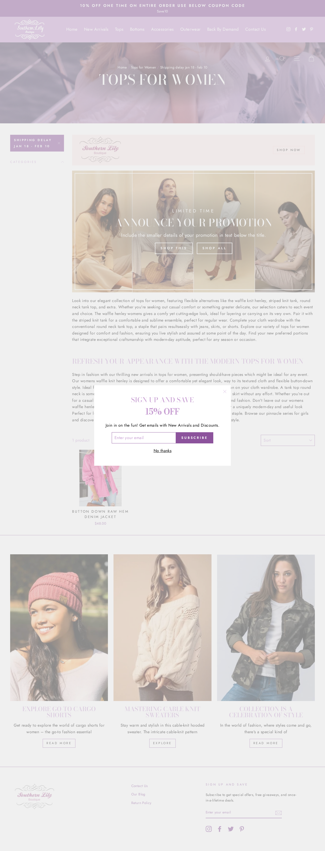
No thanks (163, 451)
